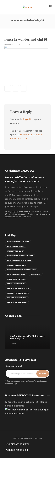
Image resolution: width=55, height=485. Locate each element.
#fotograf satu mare (16, 274)
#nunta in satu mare (16, 284)
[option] (27, 334)
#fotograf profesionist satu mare (21, 270)
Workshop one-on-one (17, 450)
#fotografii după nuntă (17, 265)
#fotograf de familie (15, 246)
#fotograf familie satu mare (19, 260)
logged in (27, 119)
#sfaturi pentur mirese (17, 298)
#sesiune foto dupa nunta (18, 293)
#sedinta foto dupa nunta (18, 288)
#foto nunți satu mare (16, 279)
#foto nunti (36, 274)
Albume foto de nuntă (17, 444)
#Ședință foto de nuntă (17, 302)
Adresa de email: (14, 366)
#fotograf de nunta (15, 251)
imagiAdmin (8, 44)
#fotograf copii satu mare (18, 242)
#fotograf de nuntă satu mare (20, 256)
